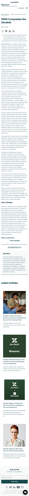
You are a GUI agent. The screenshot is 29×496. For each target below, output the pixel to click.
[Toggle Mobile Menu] (27, 8)
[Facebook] (10, 487)
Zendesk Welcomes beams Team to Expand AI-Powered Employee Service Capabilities (14, 361)
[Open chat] (25, 492)
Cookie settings (6, 493)
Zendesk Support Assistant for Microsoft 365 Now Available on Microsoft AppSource (13, 405)
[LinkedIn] (14, 487)
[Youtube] (18, 487)
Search (22, 8)
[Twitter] (7, 487)
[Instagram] (22, 487)
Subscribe (14, 481)
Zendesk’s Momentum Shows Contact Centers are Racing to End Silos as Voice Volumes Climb (14, 318)
